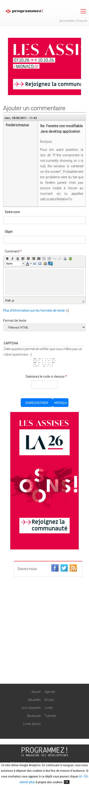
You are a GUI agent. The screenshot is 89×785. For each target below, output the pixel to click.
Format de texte (14, 320)
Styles (9, 263)
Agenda (49, 692)
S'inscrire (81, 20)
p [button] (13, 300)
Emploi (49, 700)
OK (66, 782)
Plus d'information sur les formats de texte (34, 310)
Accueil (36, 692)
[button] (7, 258)
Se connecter (66, 20)
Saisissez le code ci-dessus (46, 376)
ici (80, 776)
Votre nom (12, 212)
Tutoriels (50, 716)
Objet (9, 231)
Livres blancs (32, 724)
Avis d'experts (31, 708)
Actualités (34, 700)
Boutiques (34, 716)
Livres (48, 708)
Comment (13, 251)
